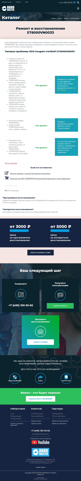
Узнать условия (40, 342)
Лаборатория (17, 409)
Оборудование (15, 416)
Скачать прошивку (11, 163)
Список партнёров (58, 416)
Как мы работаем (37, 416)
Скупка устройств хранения (16, 424)
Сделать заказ (36, 423)
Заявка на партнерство (60, 421)
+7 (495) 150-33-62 (20, 305)
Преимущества (57, 414)
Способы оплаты (37, 414)
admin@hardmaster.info (40, 434)
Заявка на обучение (59, 423)
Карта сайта (40, 477)
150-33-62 (65, 2)
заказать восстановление (40, 399)
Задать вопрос (60, 306)
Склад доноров (15, 419)
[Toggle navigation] (78, 8)
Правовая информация (40, 479)
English (43, 467)
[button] (74, 2)
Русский (38, 467)
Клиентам (36, 409)
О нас (12, 414)
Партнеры (57, 409)
